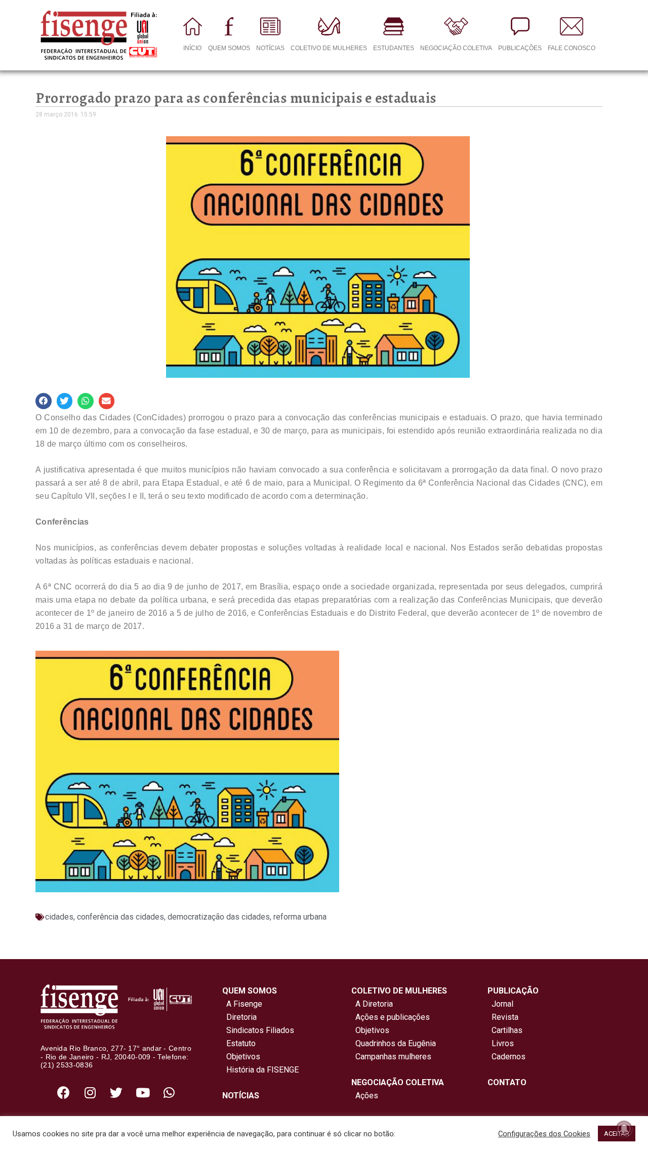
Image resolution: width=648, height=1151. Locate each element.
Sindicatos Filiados (258, 1030)
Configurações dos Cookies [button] (544, 1133)
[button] (43, 401)
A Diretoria (372, 1004)
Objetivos (241, 1056)
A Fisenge (242, 1004)
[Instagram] (90, 1092)
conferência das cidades (120, 917)
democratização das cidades (219, 917)
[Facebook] (63, 1092)
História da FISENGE (260, 1070)
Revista (505, 1017)
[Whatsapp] (169, 1092)
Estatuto (239, 1043)
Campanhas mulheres (391, 1056)
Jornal (502, 1004)
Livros (503, 1043)
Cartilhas (507, 1030)
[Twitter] (116, 1092)
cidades (59, 917)
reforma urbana (300, 917)
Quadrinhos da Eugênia (393, 1043)
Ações (364, 1095)
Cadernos (508, 1056)
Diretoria (239, 1017)
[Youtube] (142, 1092)
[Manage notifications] (624, 1129)
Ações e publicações (390, 1017)
